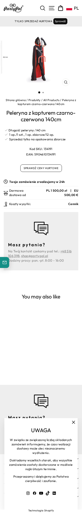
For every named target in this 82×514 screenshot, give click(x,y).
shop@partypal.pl (34, 256)
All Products (51, 100)
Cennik (73, 204)
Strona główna (16, 100)
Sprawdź (60, 21)
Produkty (34, 100)
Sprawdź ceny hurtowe (41, 168)
